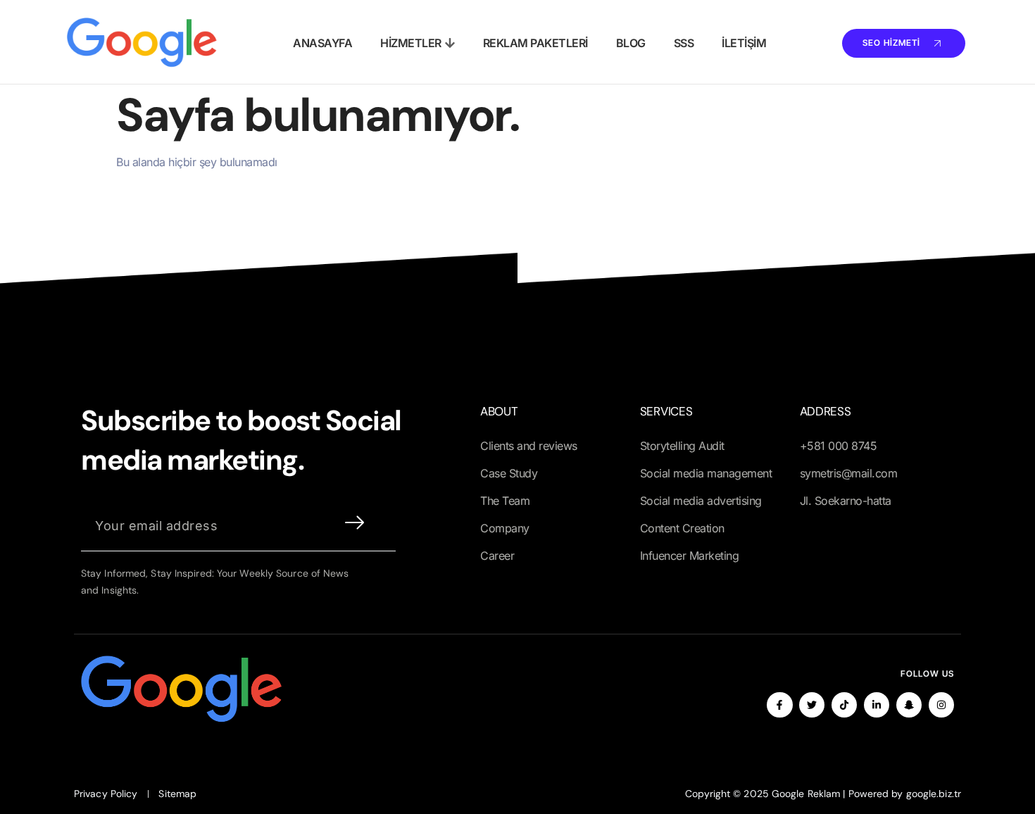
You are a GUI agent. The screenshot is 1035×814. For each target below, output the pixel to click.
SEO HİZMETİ (891, 42)
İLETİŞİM (744, 43)
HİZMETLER (410, 43)
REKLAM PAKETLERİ (535, 43)
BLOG (631, 43)
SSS (684, 43)
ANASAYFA (322, 43)
